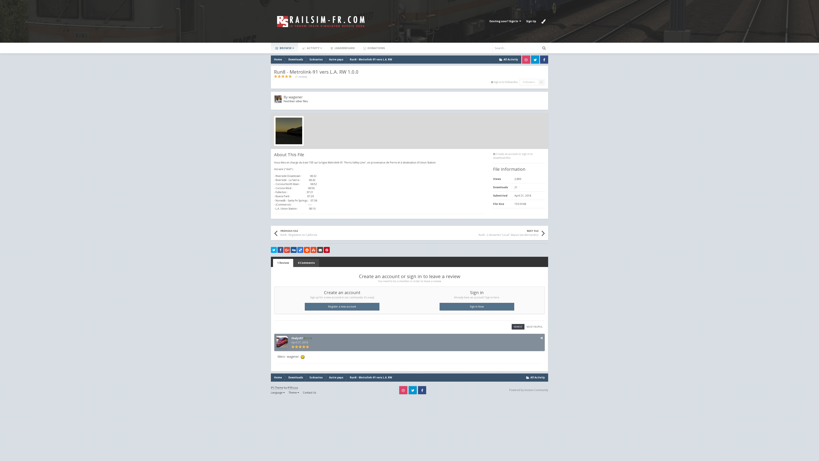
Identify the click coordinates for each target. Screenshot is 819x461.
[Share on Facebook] (280, 250)
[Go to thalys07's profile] (282, 341)
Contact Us (309, 392)
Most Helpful (535, 326)
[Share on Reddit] (307, 250)
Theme (293, 392)
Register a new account (342, 306)
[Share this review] (541, 338)
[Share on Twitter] (274, 250)
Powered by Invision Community (528, 390)
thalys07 (297, 338)
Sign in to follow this (506, 82)
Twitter (535, 59)
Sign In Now (477, 306)
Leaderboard (344, 48)
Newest (518, 326)
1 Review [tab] (283, 263)
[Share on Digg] (294, 250)
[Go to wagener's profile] (278, 99)
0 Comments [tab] (306, 263)
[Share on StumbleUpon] (314, 250)
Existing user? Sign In (504, 21)
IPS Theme (277, 388)
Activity (312, 48)
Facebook (544, 59)
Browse (285, 48)
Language (277, 392)
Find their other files (296, 101)
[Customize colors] (543, 21)
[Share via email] (320, 250)
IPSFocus (293, 388)
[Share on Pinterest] (327, 250)
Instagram (526, 59)
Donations (376, 48)
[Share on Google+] (287, 250)
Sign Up (531, 21)
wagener (296, 97)
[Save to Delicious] (300, 250)
